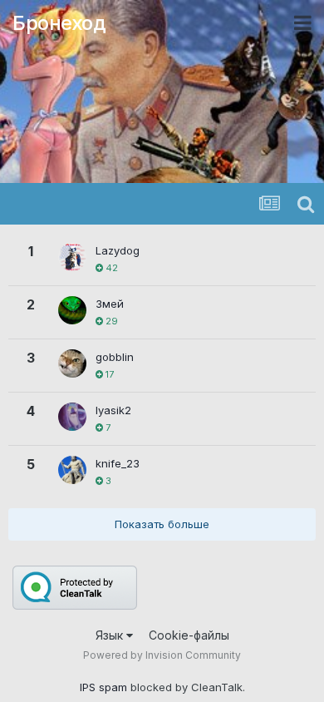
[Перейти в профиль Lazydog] (72, 257)
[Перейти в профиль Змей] (72, 310)
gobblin (115, 356)
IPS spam (103, 687)
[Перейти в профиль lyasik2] (72, 417)
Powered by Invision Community (162, 655)
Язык (111, 635)
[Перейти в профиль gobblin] (72, 363)
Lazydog (118, 250)
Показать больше (162, 524)
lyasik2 (113, 410)
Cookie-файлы (189, 635)
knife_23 (118, 463)
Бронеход (59, 23)
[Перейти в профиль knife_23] (72, 470)
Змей (110, 303)
